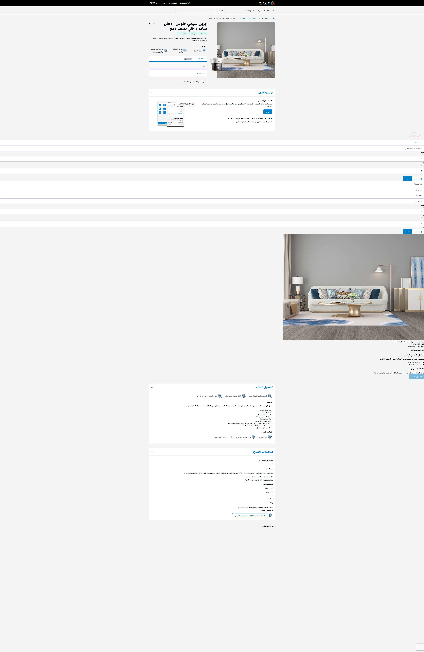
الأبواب (422, 164)
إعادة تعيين (418, 178)
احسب (407, 178)
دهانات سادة (242, 18)
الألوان (273, 10)
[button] (169, 3)
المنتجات (266, 10)
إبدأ (269, 112)
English (152, 3)
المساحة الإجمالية (418, 362)
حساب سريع (416, 132)
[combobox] (200, 10)
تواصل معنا (184, 3)
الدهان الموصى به (418, 364)
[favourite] (150, 23)
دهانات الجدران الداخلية (255, 18)
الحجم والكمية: (201, 74)
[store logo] (267, 3)
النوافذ (422, 152)
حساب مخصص (414, 136)
